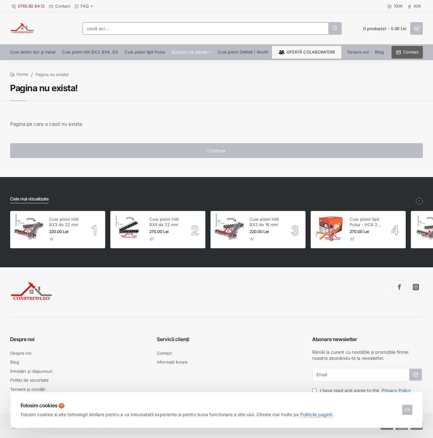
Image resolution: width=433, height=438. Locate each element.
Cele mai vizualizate (29, 198)
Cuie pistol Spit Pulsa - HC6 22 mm (365, 222)
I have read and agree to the (365, 390)
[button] (52, 239)
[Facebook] (399, 287)
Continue (216, 150)
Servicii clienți (173, 339)
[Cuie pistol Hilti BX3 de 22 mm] (29, 229)
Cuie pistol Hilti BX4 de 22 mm (164, 222)
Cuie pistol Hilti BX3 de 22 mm (64, 222)
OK (407, 409)
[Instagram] (416, 287)
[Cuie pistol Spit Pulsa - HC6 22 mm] (329, 229)
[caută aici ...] (334, 28)
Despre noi (22, 339)
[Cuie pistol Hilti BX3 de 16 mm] (229, 229)
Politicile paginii (316, 414)
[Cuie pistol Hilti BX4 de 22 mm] (129, 229)
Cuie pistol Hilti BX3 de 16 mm (264, 222)
